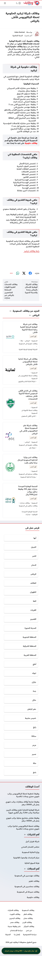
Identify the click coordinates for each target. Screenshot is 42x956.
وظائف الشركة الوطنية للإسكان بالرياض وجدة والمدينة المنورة (31, 288)
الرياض (35, 315)
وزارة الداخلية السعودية (28, 477)
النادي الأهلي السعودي (29, 416)
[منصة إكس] (24, 273)
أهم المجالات (33, 868)
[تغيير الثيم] (18, 3)
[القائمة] (5, 3)
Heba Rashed (19, 32)
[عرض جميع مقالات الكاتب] (36, 34)
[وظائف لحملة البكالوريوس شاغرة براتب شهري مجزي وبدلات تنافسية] (21, 827)
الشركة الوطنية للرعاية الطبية (28, 349)
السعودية (17, 311)
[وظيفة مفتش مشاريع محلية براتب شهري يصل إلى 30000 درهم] (21, 819)
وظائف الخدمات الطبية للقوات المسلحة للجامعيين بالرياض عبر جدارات (10, 291)
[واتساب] (17, 273)
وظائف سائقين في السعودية (28, 506)
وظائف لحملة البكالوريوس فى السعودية (27, 377)
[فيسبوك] (30, 273)
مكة (22, 341)
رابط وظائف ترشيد (31, 251)
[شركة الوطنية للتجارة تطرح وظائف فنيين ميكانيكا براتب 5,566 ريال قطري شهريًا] (21, 811)
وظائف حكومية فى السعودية (28, 344)
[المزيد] (11, 273)
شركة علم (32, 448)
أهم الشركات (33, 834)
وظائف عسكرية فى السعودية (28, 474)
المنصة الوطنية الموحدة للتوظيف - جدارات (29, 513)
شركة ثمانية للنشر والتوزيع (27, 381)
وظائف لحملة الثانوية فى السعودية (29, 411)
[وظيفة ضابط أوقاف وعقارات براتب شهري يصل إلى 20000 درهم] (21, 803)
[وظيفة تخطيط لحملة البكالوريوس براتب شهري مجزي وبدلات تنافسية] (21, 795)
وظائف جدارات (25, 503)
